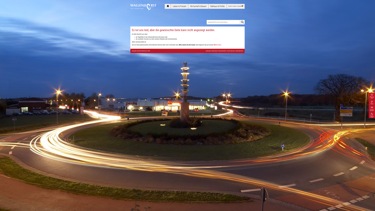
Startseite (218, 45)
